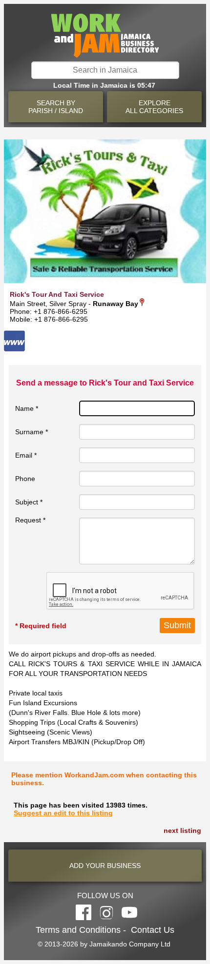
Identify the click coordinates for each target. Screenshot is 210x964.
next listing (182, 830)
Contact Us (152, 930)
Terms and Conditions (78, 930)
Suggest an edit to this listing (63, 813)
